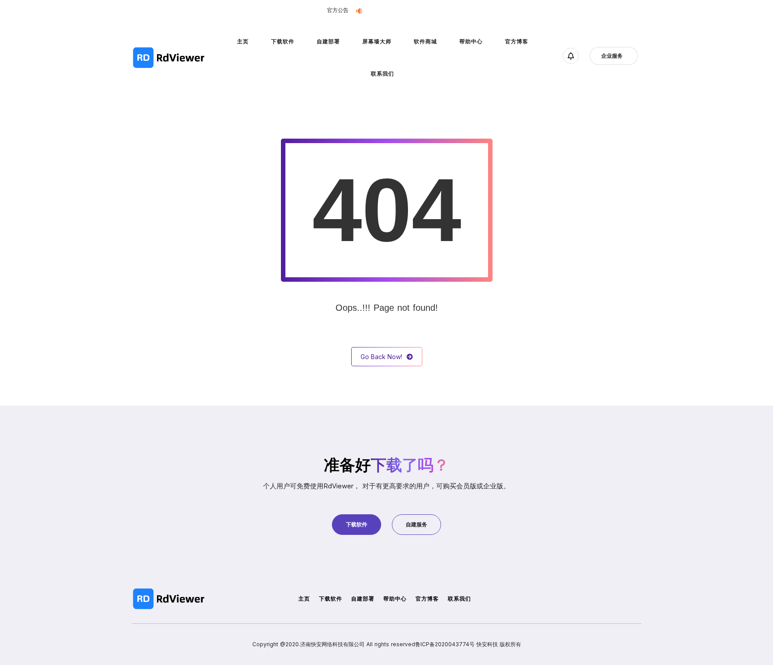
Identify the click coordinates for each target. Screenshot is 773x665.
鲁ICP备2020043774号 (445, 644)
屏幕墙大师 (376, 41)
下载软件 (282, 41)
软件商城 (425, 41)
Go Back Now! (381, 356)
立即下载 (439, 10)
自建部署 (328, 41)
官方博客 (516, 41)
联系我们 (382, 73)
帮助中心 (471, 41)
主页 (243, 41)
